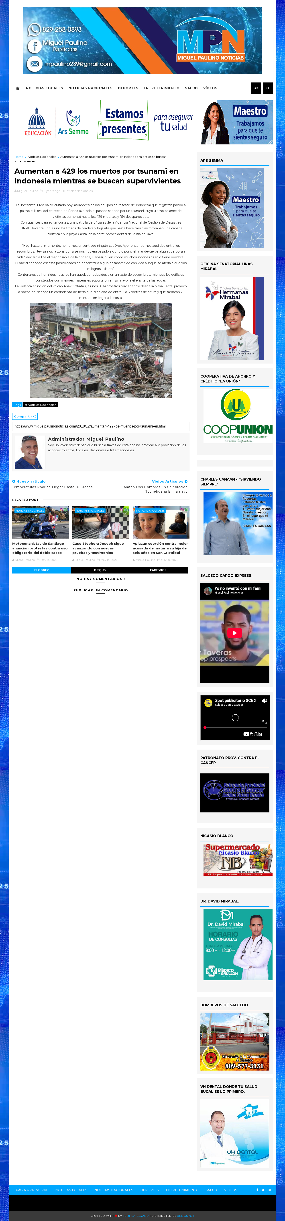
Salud (191, 88)
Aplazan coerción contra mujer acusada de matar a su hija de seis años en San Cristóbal (160, 548)
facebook (158, 570)
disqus (100, 570)
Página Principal (32, 1190)
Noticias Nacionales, (78, 191)
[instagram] (269, 1190)
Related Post (25, 500)
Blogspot (185, 1215)
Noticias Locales (44, 88)
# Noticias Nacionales (40, 405)
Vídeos (210, 88)
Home (19, 156)
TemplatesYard (136, 1215)
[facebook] (257, 1190)
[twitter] (263, 1190)
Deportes (128, 88)
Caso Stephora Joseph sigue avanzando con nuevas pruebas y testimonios (98, 548)
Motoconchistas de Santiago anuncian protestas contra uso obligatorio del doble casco (40, 548)
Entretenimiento (162, 88)
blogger (41, 570)
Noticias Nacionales (91, 88)
